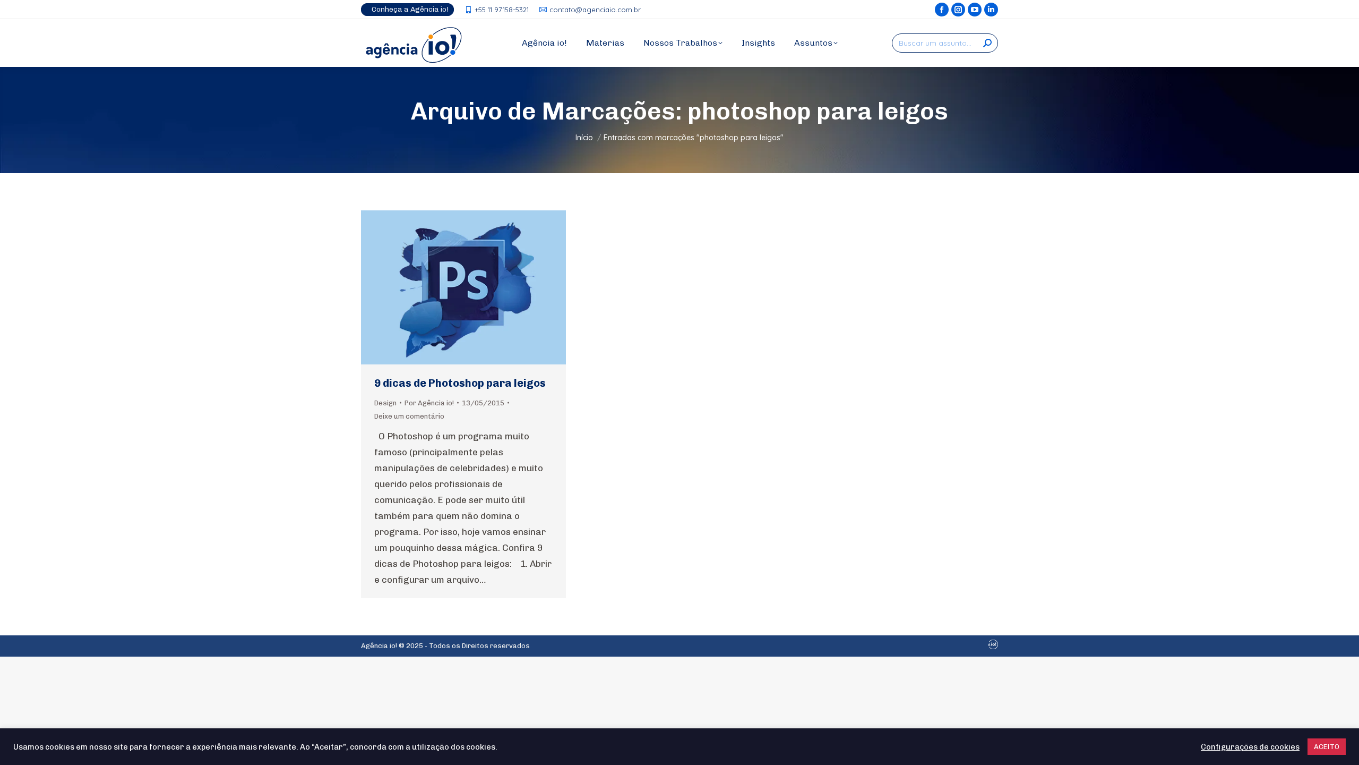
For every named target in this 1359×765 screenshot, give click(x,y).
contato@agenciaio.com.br (595, 9)
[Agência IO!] (992, 647)
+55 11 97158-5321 (502, 9)
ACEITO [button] (1326, 747)
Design (385, 403)
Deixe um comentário (409, 416)
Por (429, 403)
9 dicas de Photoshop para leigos (460, 383)
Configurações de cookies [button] (1250, 747)
